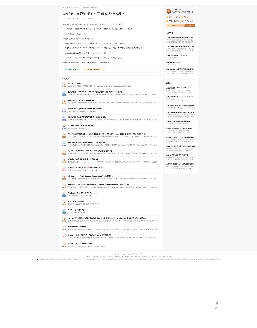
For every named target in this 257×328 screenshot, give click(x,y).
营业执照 (192, 259)
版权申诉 (177, 259)
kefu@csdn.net (142, 256)
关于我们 (88, 256)
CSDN (124, 254)
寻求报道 (110, 256)
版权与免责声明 (170, 259)
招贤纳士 (95, 256)
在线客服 (153, 256)
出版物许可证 (185, 259)
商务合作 (103, 256)
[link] (63, 7)
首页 (63, 7)
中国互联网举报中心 (140, 259)
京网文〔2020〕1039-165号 (77, 259)
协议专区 (117, 256)
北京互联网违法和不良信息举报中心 (107, 259)
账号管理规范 (161, 259)
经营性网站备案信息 (91, 259)
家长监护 (120, 259)
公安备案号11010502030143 (47, 259)
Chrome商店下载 (151, 259)
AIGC (84, 18)
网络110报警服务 (129, 259)
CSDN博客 (139, 254)
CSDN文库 (131, 254)
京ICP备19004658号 (62, 259)
